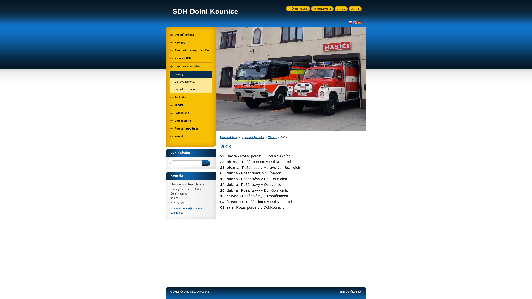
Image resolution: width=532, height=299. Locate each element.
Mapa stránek (324, 8)
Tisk (357, 8)
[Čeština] (350, 22)
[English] (355, 22)
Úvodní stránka (228, 137)
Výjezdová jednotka (253, 137)
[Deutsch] (360, 22)
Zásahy (272, 137)
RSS (342, 8)
